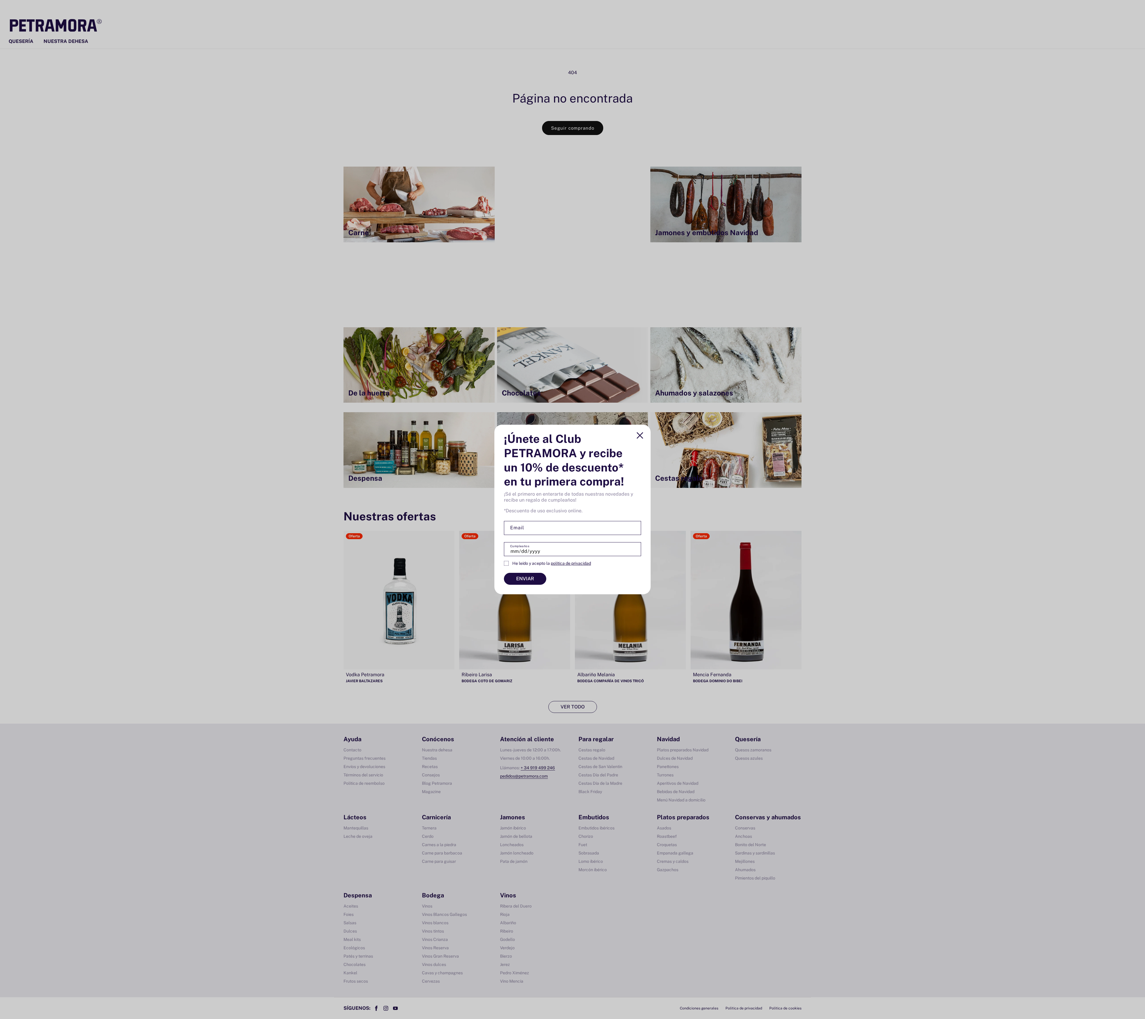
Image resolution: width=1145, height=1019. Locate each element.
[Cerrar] (640, 435)
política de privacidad (571, 563)
